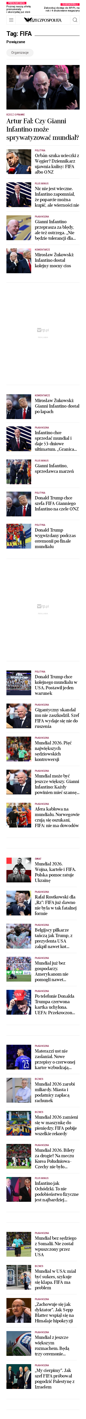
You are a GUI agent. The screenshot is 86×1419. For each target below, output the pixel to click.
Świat (38, 859)
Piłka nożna (42, 216)
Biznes (39, 1079)
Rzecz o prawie (15, 114)
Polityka (40, 150)
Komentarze (42, 249)
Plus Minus (42, 183)
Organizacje (20, 52)
